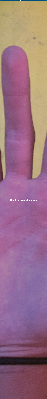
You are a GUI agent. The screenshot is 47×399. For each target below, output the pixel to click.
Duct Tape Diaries (24, 0)
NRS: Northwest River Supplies (20, 0)
